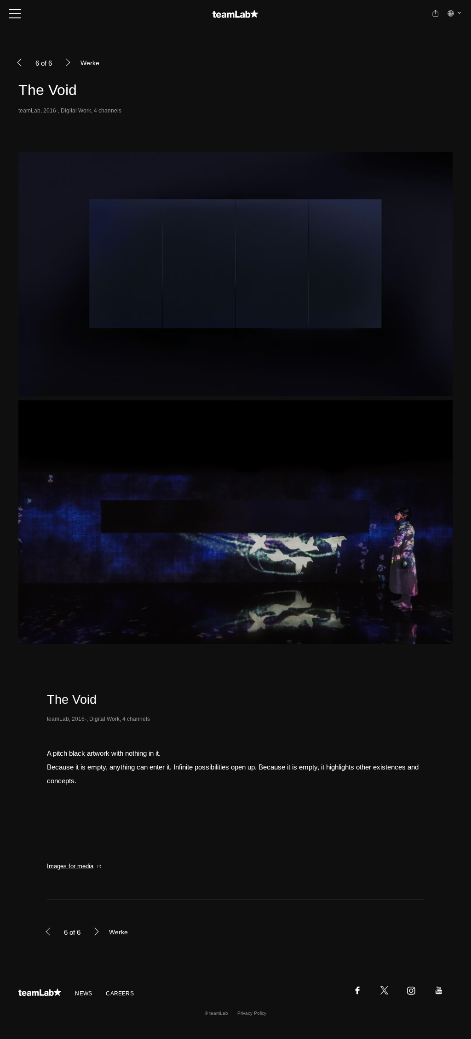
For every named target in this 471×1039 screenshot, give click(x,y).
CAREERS (120, 993)
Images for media (70, 866)
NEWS (83, 993)
